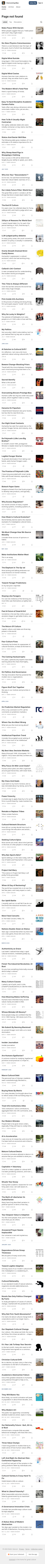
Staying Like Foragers (11, 596)
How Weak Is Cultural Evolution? (16, 517)
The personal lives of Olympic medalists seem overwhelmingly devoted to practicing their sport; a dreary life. (16, 1079)
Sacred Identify (8, 380)
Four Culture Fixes (10, 642)
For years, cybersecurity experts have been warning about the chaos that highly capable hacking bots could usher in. (17, 660)
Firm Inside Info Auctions (13, 299)
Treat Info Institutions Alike (14, 1106)
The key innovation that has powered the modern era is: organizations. (16, 676)
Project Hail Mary (9, 870)
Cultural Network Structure (14, 824)
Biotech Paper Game (10, 487)
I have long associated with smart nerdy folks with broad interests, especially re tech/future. (16, 475)
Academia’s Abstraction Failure (15, 1375)
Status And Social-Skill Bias (14, 137)
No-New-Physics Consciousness (16, 43)
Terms (27, 1549)
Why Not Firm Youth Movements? (16, 1314)
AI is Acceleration (9, 1136)
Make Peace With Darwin (13, 28)
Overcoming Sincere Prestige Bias (17, 393)
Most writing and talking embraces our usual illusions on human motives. (16, 571)
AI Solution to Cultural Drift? (14, 349)
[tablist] (12, 22)
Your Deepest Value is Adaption (15, 1215)
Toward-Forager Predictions (14, 583)
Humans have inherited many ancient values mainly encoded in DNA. (15, 1001)
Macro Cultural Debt (10, 1075)
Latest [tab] (5, 22)
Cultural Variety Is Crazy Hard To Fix (16, 1477)
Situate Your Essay (10, 1182)
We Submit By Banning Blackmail (16, 1027)
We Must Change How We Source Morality (16, 533)
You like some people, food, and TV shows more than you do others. (17, 1219)
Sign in (40, 3)
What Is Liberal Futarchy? (13, 1491)
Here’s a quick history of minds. (13, 91)
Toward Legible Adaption (13, 1266)
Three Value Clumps (11, 1443)
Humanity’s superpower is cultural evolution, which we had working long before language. (15, 257)
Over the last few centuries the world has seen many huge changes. (16, 288)
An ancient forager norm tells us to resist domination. (16, 1031)
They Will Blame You (10, 1395)
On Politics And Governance (14, 672)
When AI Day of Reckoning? (14, 885)
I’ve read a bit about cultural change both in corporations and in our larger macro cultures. (17, 1318)
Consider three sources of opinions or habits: (15, 538)
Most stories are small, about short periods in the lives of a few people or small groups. (17, 843)
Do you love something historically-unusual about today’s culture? (17, 970)
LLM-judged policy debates (14, 236)
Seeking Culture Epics (11, 840)
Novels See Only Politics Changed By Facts (16, 1297)
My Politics (6, 329)
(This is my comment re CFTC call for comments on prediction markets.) (15, 711)
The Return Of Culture (11, 626)
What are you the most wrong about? (15, 725)
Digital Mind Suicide (10, 58)
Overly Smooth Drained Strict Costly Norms (14, 252)
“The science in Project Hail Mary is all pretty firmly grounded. (15, 874)
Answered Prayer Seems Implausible (12, 1231)
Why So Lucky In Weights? (13, 314)
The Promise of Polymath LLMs (15, 471)
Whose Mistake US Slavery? (14, 1012)
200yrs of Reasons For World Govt (17, 220)
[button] (3, 7)
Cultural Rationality (10, 1281)
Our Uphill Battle (9, 901)
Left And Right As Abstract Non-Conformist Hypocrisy (16, 1459)
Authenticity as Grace (11, 949)
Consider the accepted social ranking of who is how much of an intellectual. (16, 739)
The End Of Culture (10, 205)
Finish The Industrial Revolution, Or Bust (17, 965)
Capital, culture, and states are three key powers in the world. (16, 630)
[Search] (41, 22)
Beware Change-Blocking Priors (16, 364)
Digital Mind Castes (10, 73)
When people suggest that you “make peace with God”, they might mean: (17, 32)
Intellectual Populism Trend (14, 735)
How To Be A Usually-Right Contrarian (13, 121)
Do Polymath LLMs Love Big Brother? (14, 439)
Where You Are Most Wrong (14, 722)
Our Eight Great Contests (13, 423)
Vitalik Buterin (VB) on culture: (12, 1481)
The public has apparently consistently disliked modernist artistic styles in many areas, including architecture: (16, 1414)
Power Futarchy (8, 796)
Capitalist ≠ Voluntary (11, 1167)
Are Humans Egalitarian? (13, 1056)
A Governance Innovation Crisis (16, 1507)
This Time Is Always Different (15, 284)
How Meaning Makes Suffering (15, 997)
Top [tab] (10, 22)
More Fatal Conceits (10, 916)
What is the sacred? (9, 382)
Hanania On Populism (11, 408)
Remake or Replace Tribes (13, 811)
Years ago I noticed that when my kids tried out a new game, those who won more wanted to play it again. (17, 933)
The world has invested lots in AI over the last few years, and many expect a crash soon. (17, 889)
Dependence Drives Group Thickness (13, 1251)
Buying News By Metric (12, 1091)
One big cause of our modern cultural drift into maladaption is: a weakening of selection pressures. (17, 1270)
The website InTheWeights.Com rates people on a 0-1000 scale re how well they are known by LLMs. (17, 318)
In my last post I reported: (11, 586)
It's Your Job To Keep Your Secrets (16, 1344)
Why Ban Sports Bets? (11, 855)
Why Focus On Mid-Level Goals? (16, 766)
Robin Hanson (11, 35)
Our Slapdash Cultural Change (15, 1329)
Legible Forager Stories (12, 456)
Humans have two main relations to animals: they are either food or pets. (15, 77)
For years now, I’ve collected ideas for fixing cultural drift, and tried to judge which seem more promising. (17, 209)
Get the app (33, 1554)
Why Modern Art (9, 1410)
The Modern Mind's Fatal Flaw (15, 89)
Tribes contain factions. (10, 814)
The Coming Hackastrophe (13, 657)
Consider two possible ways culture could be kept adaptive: (17, 1510)
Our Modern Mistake (11, 1121)
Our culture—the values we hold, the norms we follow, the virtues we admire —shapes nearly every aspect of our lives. (17, 1333)
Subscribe (33, 3)
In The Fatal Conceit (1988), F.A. (13, 918)
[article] (22, 33)
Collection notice (36, 1549)
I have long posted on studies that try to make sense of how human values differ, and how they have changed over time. (16, 1447)
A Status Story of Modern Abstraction (13, 1523)
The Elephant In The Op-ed (13, 568)
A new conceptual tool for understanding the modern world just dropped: (16, 272)
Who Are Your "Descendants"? (15, 175)
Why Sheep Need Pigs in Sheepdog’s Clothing (12, 153)
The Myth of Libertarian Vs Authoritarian (13, 1198)
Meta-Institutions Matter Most (15, 554)
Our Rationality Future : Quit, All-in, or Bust (17, 1426)
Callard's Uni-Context (11, 269)
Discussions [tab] (18, 22)
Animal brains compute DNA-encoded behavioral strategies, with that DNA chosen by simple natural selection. (17, 1431)
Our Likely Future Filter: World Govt (17, 190)
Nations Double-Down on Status (16, 929)
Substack (12, 1560)
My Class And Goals (10, 781)
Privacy (21, 1549)
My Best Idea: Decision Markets (15, 751)
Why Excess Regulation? (12, 502)
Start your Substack (17, 1554)
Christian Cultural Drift (12, 1360)
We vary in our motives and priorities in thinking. (16, 691)
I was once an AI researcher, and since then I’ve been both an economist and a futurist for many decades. (17, 1140)
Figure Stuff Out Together (13, 687)
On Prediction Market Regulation (16, 707)
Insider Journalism (10, 1042)
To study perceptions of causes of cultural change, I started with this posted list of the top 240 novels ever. (17, 1303)
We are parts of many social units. (14, 1255)
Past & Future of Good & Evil (14, 611)
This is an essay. (7, 557)
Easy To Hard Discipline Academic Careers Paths (17, 103)
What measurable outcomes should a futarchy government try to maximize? (15, 1495)
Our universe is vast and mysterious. (15, 1235)
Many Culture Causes (11, 982)
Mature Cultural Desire (12, 1151)
